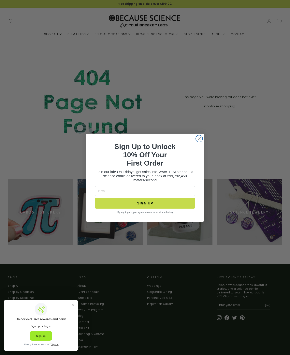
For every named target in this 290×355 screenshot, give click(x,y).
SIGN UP (145, 203)
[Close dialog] (199, 138)
